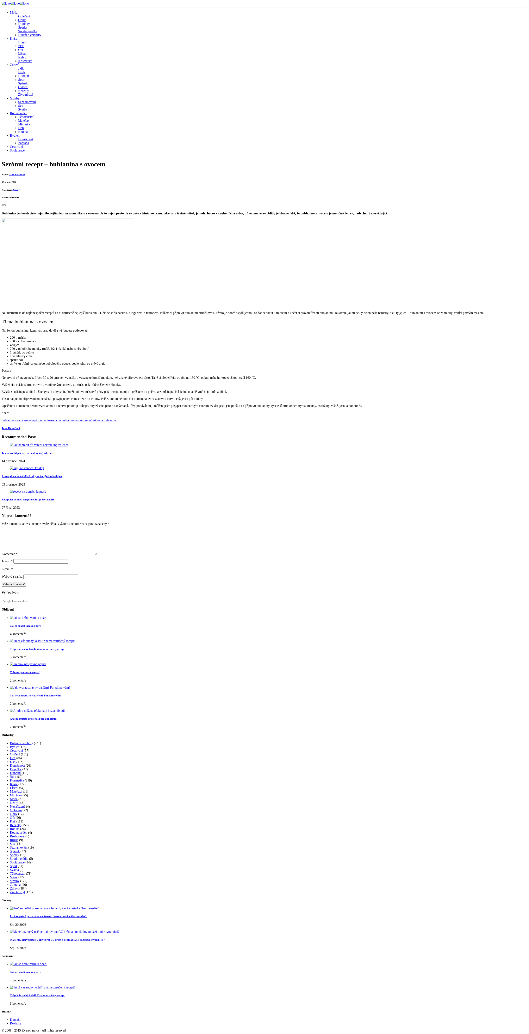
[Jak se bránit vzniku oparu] (28, 617)
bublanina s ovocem (15, 420)
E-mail (7, 569)
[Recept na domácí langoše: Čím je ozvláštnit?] (28, 491)
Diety (21, 72)
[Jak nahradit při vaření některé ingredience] (39, 445)
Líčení (22, 53)
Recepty (23, 91)
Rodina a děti (18, 113)
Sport (21, 79)
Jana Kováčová (17, 174)
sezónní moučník (85, 420)
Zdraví (14, 64)
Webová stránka (12, 576)
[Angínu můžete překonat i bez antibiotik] (38, 710)
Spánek (23, 83)
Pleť (21, 46)
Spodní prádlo (27, 31)
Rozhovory (17, 836)
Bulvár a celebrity (29, 35)
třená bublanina (107, 420)
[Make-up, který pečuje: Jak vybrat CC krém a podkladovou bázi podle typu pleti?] (64, 931)
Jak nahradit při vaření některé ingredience (27, 452)
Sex (20, 105)
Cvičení (23, 87)
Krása (14, 38)
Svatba (22, 109)
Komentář (9, 554)
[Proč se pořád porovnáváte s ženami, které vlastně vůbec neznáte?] (54, 908)
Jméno (7, 561)
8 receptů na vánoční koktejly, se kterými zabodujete (32, 476)
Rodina (23, 131)
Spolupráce (17, 150)
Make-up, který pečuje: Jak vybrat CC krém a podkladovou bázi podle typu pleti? (57, 939)
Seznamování (27, 102)
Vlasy (22, 42)
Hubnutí (23, 76)
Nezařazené (17, 806)
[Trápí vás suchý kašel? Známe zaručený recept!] (42, 641)
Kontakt (15, 1019)
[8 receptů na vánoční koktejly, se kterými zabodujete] (27, 468)
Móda (14, 12)
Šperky (22, 27)
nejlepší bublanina (39, 420)
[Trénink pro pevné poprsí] (28, 664)
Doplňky (24, 23)
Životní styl (25, 94)
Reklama (15, 1023)
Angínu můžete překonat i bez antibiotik (33, 718)
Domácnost (25, 139)
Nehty (22, 57)
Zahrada (23, 143)
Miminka (24, 124)
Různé (14, 840)
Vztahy (14, 98)
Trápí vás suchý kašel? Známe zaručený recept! (37, 648)
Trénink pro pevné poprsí (24, 672)
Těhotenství (25, 117)
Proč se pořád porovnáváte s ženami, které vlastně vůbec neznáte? (48, 916)
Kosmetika (25, 61)
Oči (20, 50)
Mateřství (24, 120)
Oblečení (24, 16)
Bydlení (15, 135)
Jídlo (21, 68)
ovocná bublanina (62, 420)
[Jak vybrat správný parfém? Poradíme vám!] (40, 687)
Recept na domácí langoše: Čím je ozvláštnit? (28, 499)
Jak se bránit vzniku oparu (25, 625)
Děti (21, 128)
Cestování (16, 146)
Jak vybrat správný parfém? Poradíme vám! (36, 695)
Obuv (22, 20)
